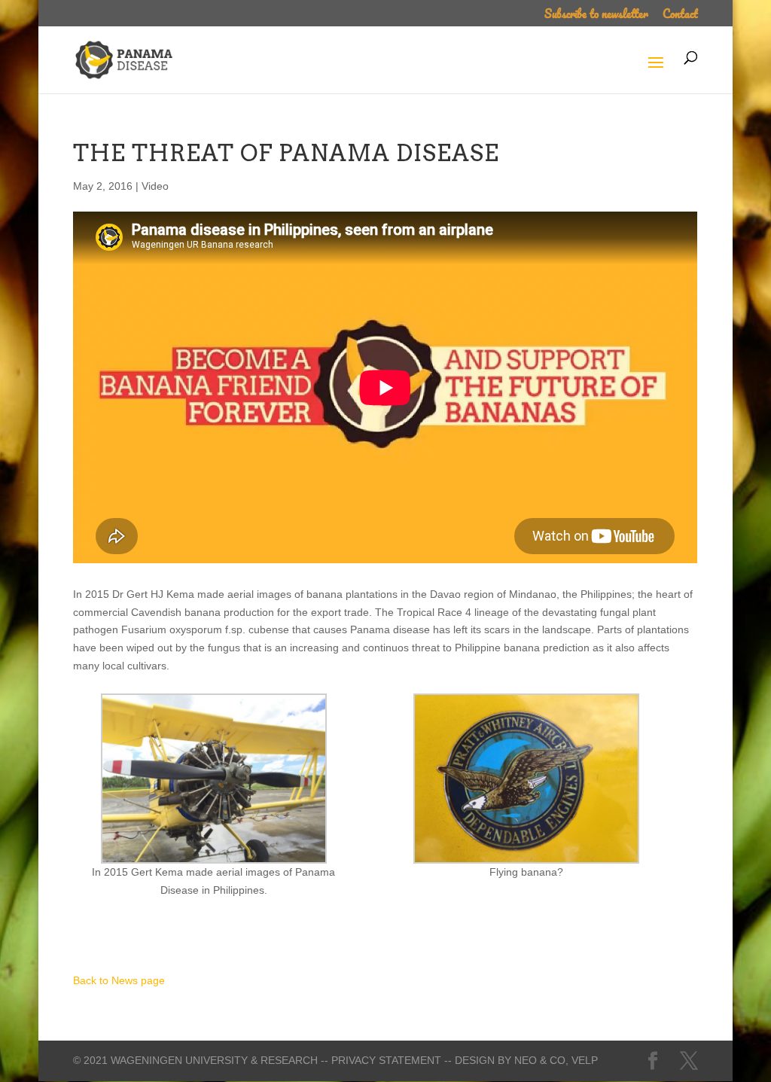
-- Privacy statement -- (386, 1060)
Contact (680, 15)
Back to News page (119, 980)
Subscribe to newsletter (596, 15)
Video (155, 186)
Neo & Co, (541, 1060)
